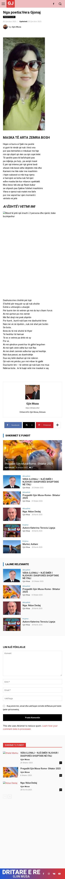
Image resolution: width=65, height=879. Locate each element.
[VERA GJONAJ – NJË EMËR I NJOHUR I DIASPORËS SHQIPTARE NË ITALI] (12, 481)
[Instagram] (48, 873)
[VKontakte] (54, 873)
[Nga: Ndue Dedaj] (12, 514)
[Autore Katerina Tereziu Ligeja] (12, 530)
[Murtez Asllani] (12, 547)
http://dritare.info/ (32, 408)
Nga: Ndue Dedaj (32, 511)
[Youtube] (59, 873)
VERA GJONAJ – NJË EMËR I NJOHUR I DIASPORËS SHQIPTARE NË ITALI (41, 482)
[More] (57, 425)
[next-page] (10, 796)
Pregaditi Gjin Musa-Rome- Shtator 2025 (29, 463)
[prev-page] (5, 796)
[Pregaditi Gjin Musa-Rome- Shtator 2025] (32, 455)
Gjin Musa (16, 27)
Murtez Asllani (30, 544)
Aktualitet (26, 476)
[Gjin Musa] (5, 27)
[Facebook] (53, 4)
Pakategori (9, 17)
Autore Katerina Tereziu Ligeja (39, 527)
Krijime (25, 525)
